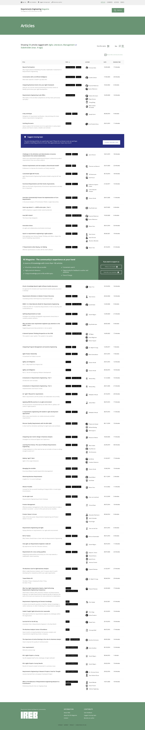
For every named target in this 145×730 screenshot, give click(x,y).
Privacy (72, 725)
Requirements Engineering (35, 10)
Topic (66, 62)
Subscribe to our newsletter (110, 272)
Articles (103, 2)
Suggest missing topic (111, 142)
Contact (66, 718)
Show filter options (101, 46)
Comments (109, 2)
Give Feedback (88, 712)
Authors (116, 2)
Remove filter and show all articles (114, 54)
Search (122, 2)
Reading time (116, 62)
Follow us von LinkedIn (110, 266)
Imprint (66, 725)
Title (23, 62)
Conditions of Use (81, 725)
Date (105, 62)
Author (87, 62)
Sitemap (60, 725)
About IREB (67, 712)
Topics (119, 10)
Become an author (89, 718)
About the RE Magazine (70, 715)
